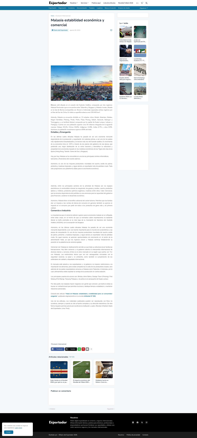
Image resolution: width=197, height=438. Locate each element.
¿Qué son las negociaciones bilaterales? (124, 60)
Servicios (84, 3)
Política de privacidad (133, 435)
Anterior (52, 409)
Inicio (52, 16)
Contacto (145, 435)
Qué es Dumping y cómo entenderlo (139, 79)
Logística (100, 8)
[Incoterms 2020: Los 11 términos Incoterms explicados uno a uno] (126, 89)
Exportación (52, 8)
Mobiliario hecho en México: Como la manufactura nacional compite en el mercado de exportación (103, 381)
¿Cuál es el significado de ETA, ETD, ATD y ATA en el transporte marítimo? (140, 41)
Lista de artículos (109, 3)
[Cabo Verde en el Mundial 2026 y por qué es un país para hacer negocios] (59, 369)
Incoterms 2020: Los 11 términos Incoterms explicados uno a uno (126, 98)
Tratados (92, 8)
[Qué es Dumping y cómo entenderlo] (140, 70)
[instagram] (146, 422)
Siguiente (110, 409)
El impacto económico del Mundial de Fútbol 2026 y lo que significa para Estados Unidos (81, 381)
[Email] (87, 349)
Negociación (62, 8)
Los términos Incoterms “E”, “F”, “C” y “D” (139, 60)
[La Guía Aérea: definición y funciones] (140, 89)
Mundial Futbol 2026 (125, 3)
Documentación (82, 8)
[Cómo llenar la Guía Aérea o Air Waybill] (126, 32)
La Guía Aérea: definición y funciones (138, 98)
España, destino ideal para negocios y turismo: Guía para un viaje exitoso (126, 79)
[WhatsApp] (79, 349)
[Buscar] (146, 3)
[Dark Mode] (137, 3)
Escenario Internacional (63, 16)
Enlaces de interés (124, 8)
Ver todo (71, 357)
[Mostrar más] (91, 349)
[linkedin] (133, 422)
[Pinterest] (83, 349)
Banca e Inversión (110, 8)
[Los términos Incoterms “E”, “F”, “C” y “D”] (140, 51)
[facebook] (137, 422)
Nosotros (73, 3)
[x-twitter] (142, 422)
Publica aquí (96, 3)
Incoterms (71, 8)
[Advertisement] (81, 48)
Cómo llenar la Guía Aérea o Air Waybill (125, 41)
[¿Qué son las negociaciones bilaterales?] (126, 51)
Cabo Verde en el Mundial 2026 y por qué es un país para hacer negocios (58, 381)
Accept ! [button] (8, 432)
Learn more (18, 428)
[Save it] (111, 30)
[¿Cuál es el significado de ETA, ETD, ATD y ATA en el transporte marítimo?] (140, 32)
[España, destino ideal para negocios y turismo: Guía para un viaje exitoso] (126, 70)
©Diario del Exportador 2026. (68, 435)
